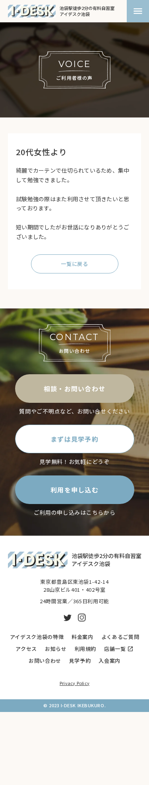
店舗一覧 (115, 648)
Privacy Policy (74, 683)
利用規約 (86, 648)
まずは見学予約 (74, 439)
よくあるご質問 (120, 637)
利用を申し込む (74, 489)
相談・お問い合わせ (75, 388)
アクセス (26, 648)
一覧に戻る (74, 263)
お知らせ (56, 648)
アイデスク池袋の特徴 (37, 637)
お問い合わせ (45, 660)
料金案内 (82, 637)
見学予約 (80, 660)
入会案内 (109, 660)
